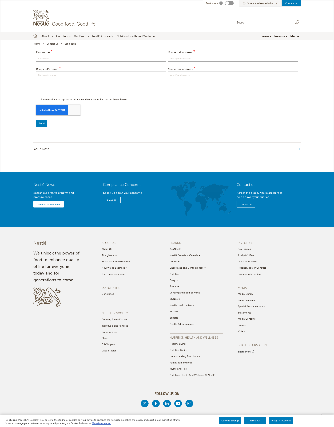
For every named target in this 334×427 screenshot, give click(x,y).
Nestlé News (44, 184)
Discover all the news (48, 204)
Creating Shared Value (114, 319)
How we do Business (114, 267)
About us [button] (47, 36)
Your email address (180, 52)
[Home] (65, 18)
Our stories (108, 293)
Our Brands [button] (81, 36)
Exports (174, 317)
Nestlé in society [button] (102, 36)
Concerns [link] (133, 184)
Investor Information (249, 273)
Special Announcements (251, 306)
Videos (241, 331)
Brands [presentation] (175, 243)
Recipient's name (47, 69)
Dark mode (212, 3)
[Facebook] (156, 403)
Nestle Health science (182, 305)
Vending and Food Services (185, 292)
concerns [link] (136, 192)
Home (35, 36)
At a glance (108, 255)
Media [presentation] (242, 287)
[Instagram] (189, 403)
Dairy (173, 280)
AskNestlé (175, 248)
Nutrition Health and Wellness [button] (136, 36)
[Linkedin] (167, 403)
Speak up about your (122, 192)
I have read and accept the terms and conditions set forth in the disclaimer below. (83, 99)
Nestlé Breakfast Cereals (184, 255)
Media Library (245, 293)
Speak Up (111, 200)
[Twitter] (145, 403)
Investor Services (247, 261)
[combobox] (263, 22)
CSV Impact (108, 344)
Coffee (174, 261)
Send (42, 123)
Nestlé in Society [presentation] (115, 313)
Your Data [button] (41, 148)
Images (242, 324)
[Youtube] (178, 403)
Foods (173, 286)
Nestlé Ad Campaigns (182, 323)
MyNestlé (175, 298)
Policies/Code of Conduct (252, 267)
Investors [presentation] (245, 243)
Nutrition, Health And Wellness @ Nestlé (192, 374)
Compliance (122, 184)
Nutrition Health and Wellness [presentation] (194, 337)
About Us (107, 248)
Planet (105, 337)
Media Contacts (247, 318)
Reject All (255, 420)
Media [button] (294, 36)
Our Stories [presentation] (111, 287)
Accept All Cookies (281, 420)
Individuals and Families (115, 325)
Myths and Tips (178, 368)
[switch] (229, 3)
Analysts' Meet (246, 255)
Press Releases (246, 299)
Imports (174, 311)
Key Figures (244, 248)
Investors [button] (280, 36)
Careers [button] (265, 36)
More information (101, 423)
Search (297, 22)
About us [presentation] (109, 243)
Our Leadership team (113, 273)
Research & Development (116, 261)
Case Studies (109, 350)
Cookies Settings (230, 420)
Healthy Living (177, 343)
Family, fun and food (181, 362)
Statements (244, 312)
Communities (109, 331)
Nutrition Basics (178, 349)
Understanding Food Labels (185, 356)
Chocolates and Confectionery (187, 267)
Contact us (291, 3)
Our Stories (63, 36)
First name (43, 52)
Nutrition (175, 273)
